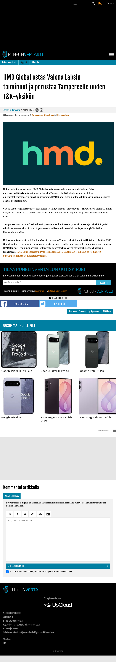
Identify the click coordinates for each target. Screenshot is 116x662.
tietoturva (72, 311)
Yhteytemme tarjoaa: (52, 598)
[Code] (40, 513)
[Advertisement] (58, 28)
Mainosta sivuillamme (12, 613)
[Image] (48, 513)
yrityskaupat (94, 311)
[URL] (32, 513)
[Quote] (25, 513)
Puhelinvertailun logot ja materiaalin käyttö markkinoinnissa (28, 632)
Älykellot (36, 62)
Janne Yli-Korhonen (11, 110)
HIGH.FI (6, 643)
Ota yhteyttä (8, 617)
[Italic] (17, 513)
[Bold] (9, 513)
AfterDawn (7, 639)
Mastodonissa (63, 115)
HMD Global (106, 311)
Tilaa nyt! (103, 282)
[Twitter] (42, 111)
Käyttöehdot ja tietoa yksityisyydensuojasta (21, 624)
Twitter (60, 303)
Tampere (82, 311)
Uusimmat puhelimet (19, 325)
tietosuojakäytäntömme (58, 291)
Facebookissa (37, 115)
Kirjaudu (110, 3)
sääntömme (40, 291)
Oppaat (24, 62)
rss (100, 4)
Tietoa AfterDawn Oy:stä (13, 620)
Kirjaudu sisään (12, 496)
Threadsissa (49, 115)
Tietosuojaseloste (10, 628)
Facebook (21, 303)
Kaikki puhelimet (9, 62)
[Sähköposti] (37, 111)
